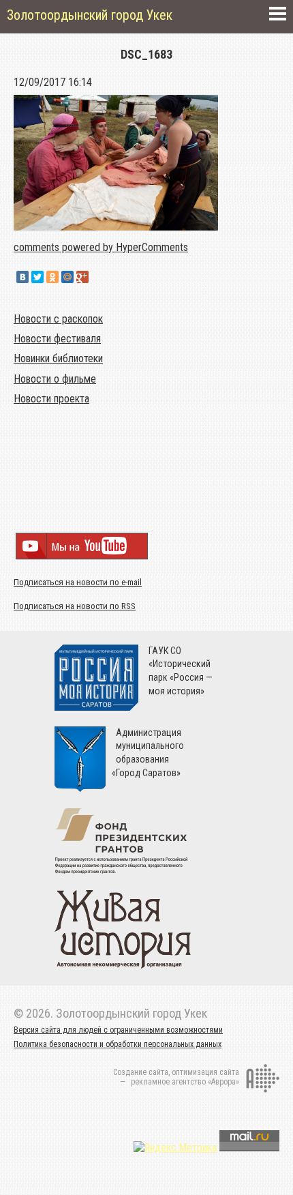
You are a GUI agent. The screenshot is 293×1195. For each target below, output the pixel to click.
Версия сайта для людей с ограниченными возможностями (118, 1030)
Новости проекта (51, 398)
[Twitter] (37, 277)
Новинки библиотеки (58, 358)
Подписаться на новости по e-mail (78, 582)
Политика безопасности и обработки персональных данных (117, 1044)
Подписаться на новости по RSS (75, 606)
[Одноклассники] (52, 277)
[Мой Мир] (67, 277)
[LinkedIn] (97, 277)
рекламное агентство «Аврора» (185, 1082)
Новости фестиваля (57, 338)
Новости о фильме (55, 378)
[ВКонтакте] (22, 277)
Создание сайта (140, 1072)
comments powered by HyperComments (101, 247)
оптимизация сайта (205, 1072)
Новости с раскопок (58, 318)
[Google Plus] (82, 277)
